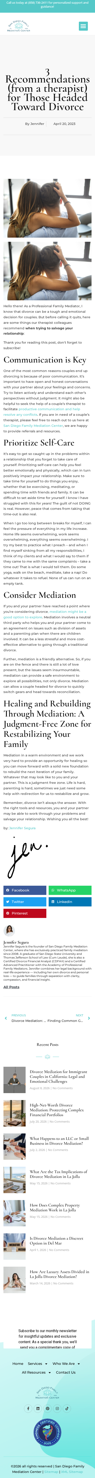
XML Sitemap (72, 1472)
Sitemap (51, 1472)
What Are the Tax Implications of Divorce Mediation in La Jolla (58, 1174)
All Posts (11, 987)
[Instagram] (57, 1408)
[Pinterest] (47, 1408)
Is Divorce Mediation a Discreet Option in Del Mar (56, 1241)
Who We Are (64, 1363)
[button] (83, 26)
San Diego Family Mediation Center (33, 426)
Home (17, 1363)
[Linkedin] (38, 1408)
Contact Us (66, 1372)
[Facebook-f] (28, 1408)
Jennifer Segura (22, 828)
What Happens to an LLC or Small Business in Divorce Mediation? (59, 1141)
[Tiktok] (67, 1408)
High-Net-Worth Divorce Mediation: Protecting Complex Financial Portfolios (57, 1109)
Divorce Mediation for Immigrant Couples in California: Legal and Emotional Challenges (58, 1076)
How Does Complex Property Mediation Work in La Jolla (55, 1207)
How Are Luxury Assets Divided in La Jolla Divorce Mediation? (59, 1274)
